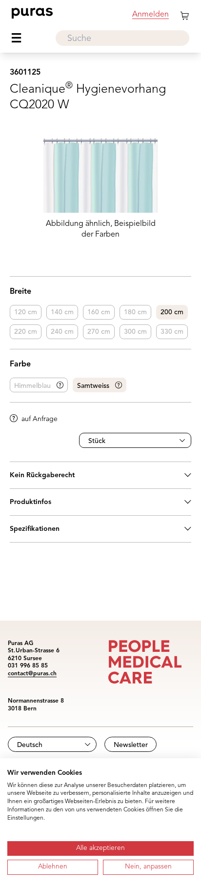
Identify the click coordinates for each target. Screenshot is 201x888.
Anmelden (150, 15)
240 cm (62, 331)
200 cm (172, 312)
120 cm (25, 312)
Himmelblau (32, 386)
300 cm (135, 331)
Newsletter (131, 745)
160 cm (98, 312)
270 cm (98, 331)
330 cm (172, 331)
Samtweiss (93, 386)
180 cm (135, 312)
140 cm (62, 312)
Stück (96, 441)
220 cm (25, 331)
